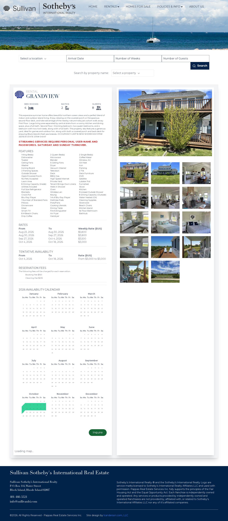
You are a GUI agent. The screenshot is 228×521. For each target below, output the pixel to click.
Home (93, 6)
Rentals (110, 6)
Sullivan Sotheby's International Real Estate (59, 473)
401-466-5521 (18, 497)
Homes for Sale (138, 6)
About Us (196, 6)
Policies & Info (168, 6)
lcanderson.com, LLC (116, 515)
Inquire (98, 432)
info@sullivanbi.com (23, 501)
